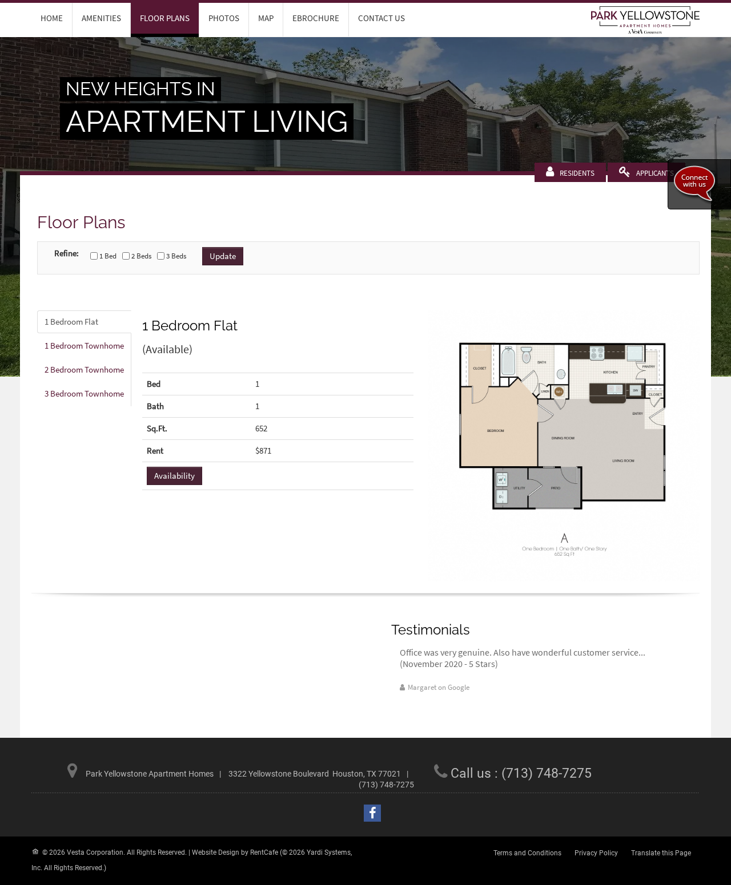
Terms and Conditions (527, 853)
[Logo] (645, 19)
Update (223, 255)
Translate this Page (661, 853)
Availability (174, 475)
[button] (564, 445)
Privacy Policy (596, 853)
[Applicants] (655, 172)
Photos (223, 18)
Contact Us (381, 18)
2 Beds (141, 256)
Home (52, 18)
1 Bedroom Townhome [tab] (84, 345)
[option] (536, 670)
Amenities (101, 18)
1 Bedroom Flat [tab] (71, 321)
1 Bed (108, 256)
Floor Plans (165, 18)
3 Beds (176, 256)
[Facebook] (372, 813)
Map (266, 18)
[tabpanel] (368, 445)
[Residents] (577, 172)
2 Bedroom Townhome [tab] (84, 369)
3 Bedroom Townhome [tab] (84, 393)
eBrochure (315, 18)
